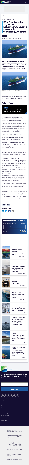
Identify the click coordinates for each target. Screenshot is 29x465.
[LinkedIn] (25, 231)
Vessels (5, 35)
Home (3, 19)
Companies (3, 407)
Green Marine (9, 19)
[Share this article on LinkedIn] (3, 211)
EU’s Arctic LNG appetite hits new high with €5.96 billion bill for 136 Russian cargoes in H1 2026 (18, 268)
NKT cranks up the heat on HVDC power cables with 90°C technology (18, 308)
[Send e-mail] (14, 395)
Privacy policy (4, 418)
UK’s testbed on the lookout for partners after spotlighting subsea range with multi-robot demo (17, 323)
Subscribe (9, 227)
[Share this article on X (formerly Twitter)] (6, 211)
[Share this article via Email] (13, 211)
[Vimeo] (11, 395)
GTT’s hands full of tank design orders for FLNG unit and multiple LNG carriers (18, 295)
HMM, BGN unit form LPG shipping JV (18, 282)
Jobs (2, 405)
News (2, 400)
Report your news (5, 415)
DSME (4, 205)
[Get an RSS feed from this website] (18, 395)
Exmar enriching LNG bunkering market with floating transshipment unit (18, 338)
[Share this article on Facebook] (9, 211)
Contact (3, 423)
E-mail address (4, 380)
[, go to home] (6, 2)
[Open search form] (22, 2)
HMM (8, 205)
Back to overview (7, 15)
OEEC (2, 403)
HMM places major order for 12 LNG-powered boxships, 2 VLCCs (18, 252)
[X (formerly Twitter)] (23, 231)
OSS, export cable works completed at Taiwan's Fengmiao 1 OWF (18, 353)
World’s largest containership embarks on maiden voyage (13, 110)
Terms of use (4, 420)
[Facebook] (20, 231)
